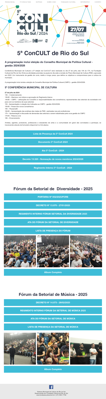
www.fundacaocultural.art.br (45, 395)
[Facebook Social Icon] (51, 387)
